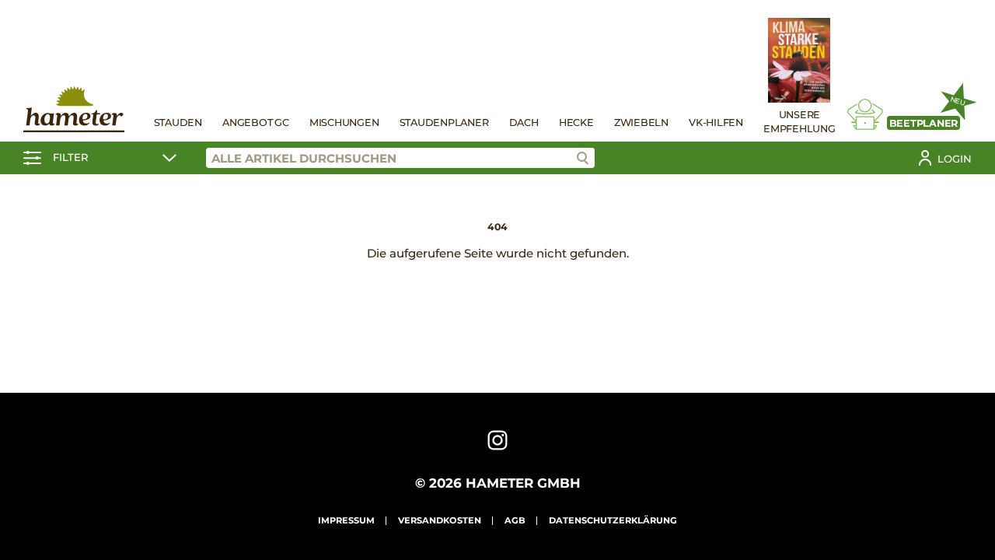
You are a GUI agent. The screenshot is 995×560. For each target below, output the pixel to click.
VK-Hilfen (716, 122)
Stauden (178, 122)
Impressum (346, 520)
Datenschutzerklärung (613, 520)
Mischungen (344, 122)
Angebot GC (255, 122)
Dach (524, 122)
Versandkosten (439, 520)
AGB (514, 520)
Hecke (576, 122)
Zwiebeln (641, 122)
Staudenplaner (444, 122)
